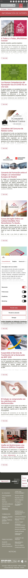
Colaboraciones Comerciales (18, 534)
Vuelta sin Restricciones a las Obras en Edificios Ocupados (12, 446)
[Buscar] (14, 6)
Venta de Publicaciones (7, 546)
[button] (5, 481)
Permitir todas (14, 307)
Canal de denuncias (9, 567)
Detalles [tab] (14, 261)
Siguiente (24, 483)
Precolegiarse (18, 502)
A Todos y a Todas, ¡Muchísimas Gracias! (14, 39)
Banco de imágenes (19, 545)
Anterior (24, 480)
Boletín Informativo (6, 544)
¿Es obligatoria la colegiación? (18, 504)
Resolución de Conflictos (20, 529)
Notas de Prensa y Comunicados (19, 542)
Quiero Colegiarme (19, 499)
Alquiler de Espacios (19, 531)
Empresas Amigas (6, 506)
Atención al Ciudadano (20, 527)
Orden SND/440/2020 (9, 455)
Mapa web (16, 567)
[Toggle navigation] (25, 5)
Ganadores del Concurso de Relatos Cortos (12, 129)
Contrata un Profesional (20, 516)
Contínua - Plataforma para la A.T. (7, 520)
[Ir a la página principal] (1, 0)
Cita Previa (4, 502)
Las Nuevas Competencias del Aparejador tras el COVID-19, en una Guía (14, 84)
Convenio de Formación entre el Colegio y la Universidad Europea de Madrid (14, 174)
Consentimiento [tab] (6, 261)
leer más (5, 58)
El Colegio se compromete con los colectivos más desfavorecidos (13, 401)
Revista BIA (4, 542)
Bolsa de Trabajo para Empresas (19, 519)
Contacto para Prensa (20, 547)
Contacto (22, 567)
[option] (7, 496)
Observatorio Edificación (7, 504)
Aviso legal (4, 565)
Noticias (4, 499)
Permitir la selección (14, 312)
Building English (5, 523)
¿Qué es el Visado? (19, 522)
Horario (3, 497)
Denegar (14, 317)
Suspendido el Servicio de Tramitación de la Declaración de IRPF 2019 (13, 355)
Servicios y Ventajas (19, 495)
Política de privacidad (12, 565)
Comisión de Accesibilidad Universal (20, 524)
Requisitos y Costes (19, 497)
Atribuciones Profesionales (5, 508)
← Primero (24, 477)
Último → (24, 486)
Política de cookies (22, 565)
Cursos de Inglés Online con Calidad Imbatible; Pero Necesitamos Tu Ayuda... (12, 220)
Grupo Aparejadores (6, 495)
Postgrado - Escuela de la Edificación (7, 517)
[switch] (24, 292)
